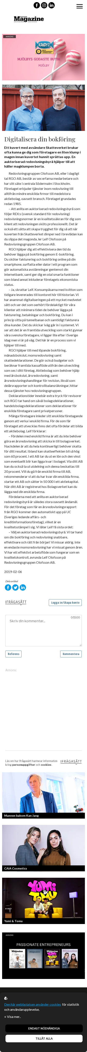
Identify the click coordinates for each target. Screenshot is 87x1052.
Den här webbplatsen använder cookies (32, 1004)
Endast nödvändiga (44, 1028)
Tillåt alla (44, 1038)
